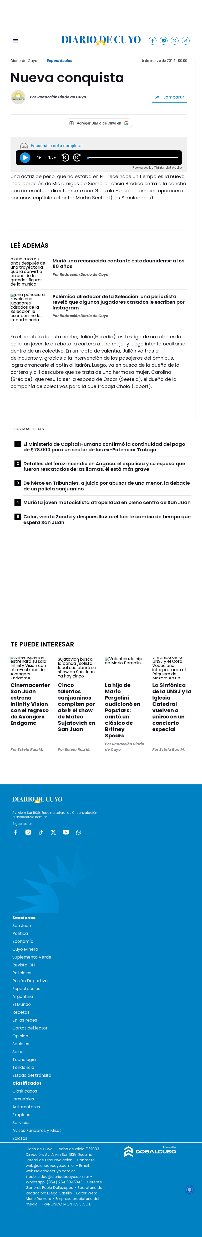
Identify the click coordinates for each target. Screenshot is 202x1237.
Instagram (28, 832)
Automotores (26, 1107)
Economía (22, 941)
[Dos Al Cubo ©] (150, 1155)
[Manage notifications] (189, 1190)
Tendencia (23, 1067)
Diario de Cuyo (24, 60)
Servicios (21, 1123)
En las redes (24, 1020)
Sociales (20, 1044)
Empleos (21, 1115)
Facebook (15, 832)
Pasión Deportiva (30, 981)
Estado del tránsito (31, 1075)
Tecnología (24, 1060)
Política (20, 933)
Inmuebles (23, 1099)
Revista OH (23, 965)
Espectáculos (59, 60)
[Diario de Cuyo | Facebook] (153, 41)
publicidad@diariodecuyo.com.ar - (60, 1176)
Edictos (19, 1138)
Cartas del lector (30, 1028)
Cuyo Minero (25, 949)
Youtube (66, 832)
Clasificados (24, 1091)
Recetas (20, 1012)
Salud (17, 1052)
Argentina (22, 996)
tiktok (41, 832)
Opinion (20, 1036)
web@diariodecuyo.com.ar (50, 1165)
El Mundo (21, 1004)
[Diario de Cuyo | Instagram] (164, 41)
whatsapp (78, 832)
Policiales (21, 973)
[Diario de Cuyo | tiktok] (186, 41)
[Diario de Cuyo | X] (175, 41)
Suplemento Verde (31, 957)
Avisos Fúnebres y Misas (37, 1130)
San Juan (21, 926)
